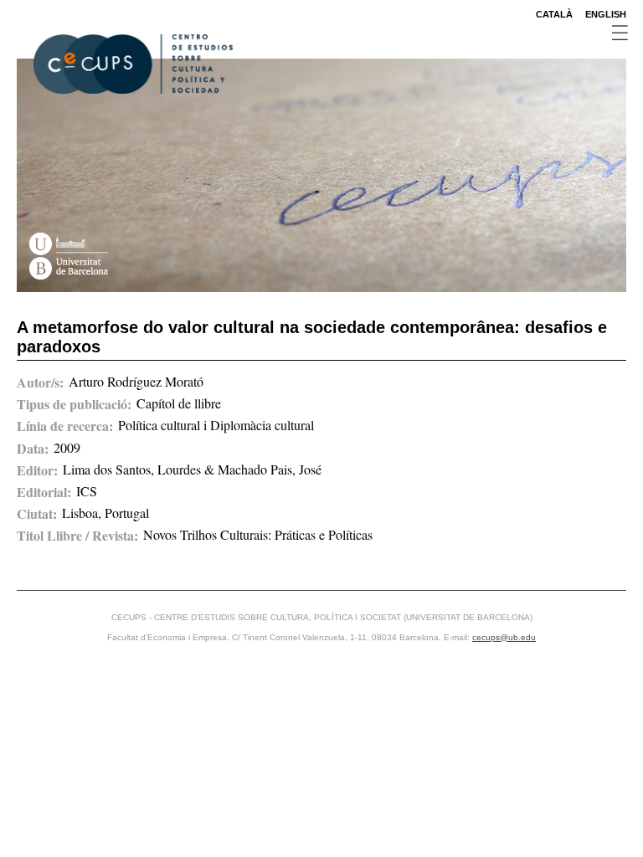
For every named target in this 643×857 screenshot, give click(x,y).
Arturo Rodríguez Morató (136, 381)
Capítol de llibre (178, 403)
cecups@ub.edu (504, 637)
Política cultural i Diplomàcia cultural (216, 425)
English (605, 14)
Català (554, 14)
